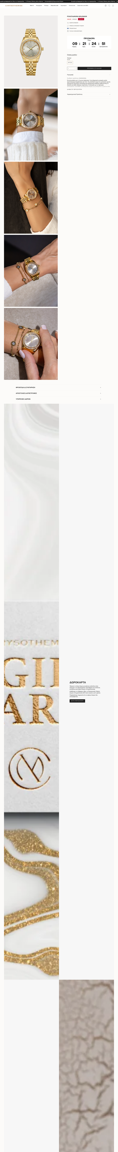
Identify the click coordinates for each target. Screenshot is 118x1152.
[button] (39, 5)
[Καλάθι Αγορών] (113, 5)
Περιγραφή (70, 75)
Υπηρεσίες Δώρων (23, 399)
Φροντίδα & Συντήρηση (25, 387)
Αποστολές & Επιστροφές (26, 393)
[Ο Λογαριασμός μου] (105, 5)
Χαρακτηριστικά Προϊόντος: (75, 94)
